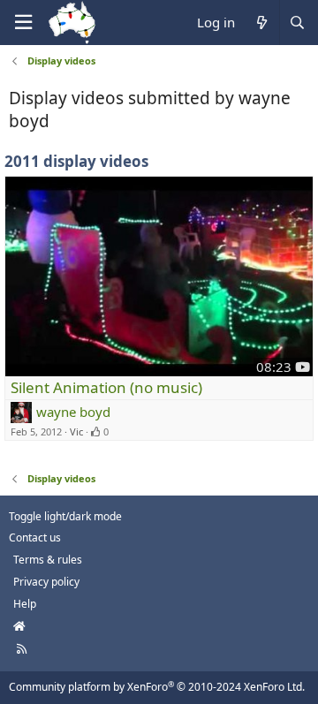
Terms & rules (47, 559)
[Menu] (23, 22)
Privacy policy (46, 581)
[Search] (296, 22)
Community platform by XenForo (157, 686)
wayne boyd (73, 411)
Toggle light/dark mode (65, 516)
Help (24, 603)
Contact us (35, 537)
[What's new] (261, 22)
